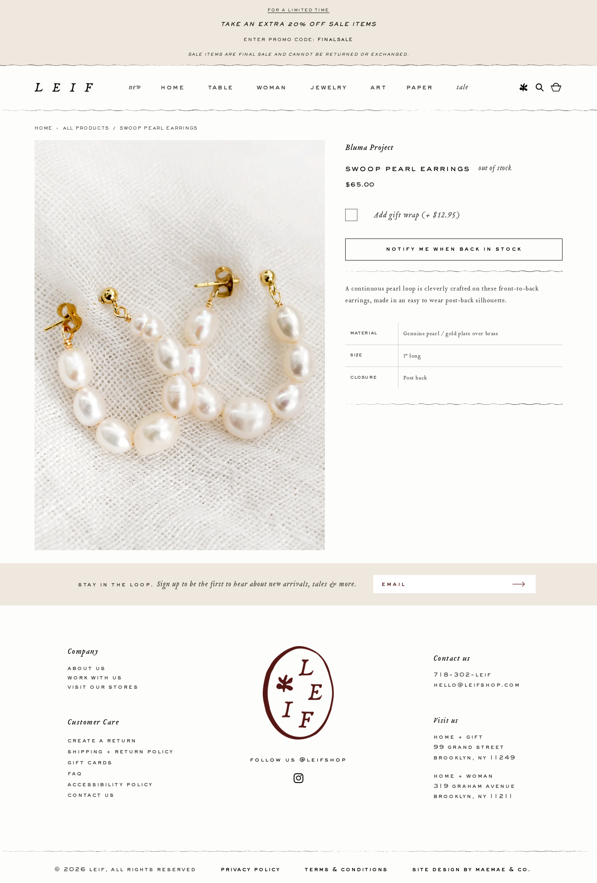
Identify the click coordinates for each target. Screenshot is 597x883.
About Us (86, 668)
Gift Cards (89, 763)
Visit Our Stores (102, 687)
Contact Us (91, 795)
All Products (86, 128)
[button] (184, 88)
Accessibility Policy (110, 785)
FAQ (74, 774)
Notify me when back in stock (454, 249)
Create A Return (101, 741)
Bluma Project (369, 147)
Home (43, 128)
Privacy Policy (250, 869)
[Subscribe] (522, 584)
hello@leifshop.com (476, 685)
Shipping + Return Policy (120, 752)
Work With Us (94, 678)
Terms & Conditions (346, 869)
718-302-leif (462, 675)
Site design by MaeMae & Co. (471, 869)
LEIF (97, 869)
